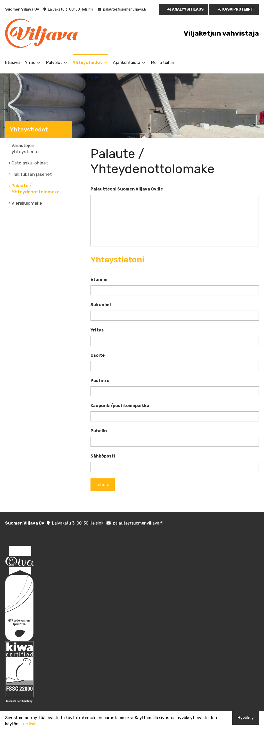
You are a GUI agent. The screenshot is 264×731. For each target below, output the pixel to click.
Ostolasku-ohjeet (29, 162)
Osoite (97, 355)
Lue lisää (29, 723)
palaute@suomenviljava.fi (124, 9)
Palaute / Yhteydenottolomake (35, 188)
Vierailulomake (26, 203)
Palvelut (54, 62)
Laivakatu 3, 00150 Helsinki (70, 9)
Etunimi (99, 279)
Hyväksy (245, 717)
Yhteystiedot (87, 62)
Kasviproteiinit (238, 9)
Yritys (97, 330)
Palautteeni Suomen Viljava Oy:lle (126, 189)
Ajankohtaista (126, 62)
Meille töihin (162, 62)
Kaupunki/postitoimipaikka (119, 405)
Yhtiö (30, 62)
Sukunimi (100, 304)
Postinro (99, 380)
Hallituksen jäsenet (31, 174)
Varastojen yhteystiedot (25, 148)
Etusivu (12, 62)
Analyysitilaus (188, 9)
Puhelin (98, 430)
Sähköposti (102, 456)
